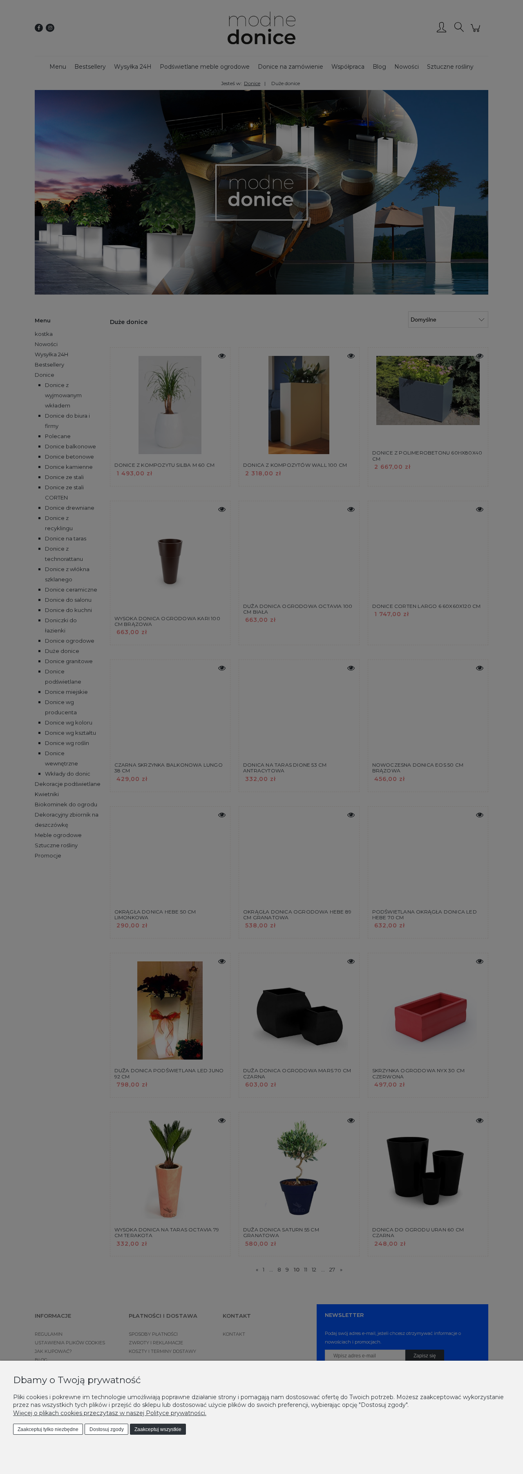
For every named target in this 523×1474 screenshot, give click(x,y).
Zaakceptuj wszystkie (157, 1429)
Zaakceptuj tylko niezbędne (48, 1429)
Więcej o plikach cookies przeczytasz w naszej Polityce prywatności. (109, 1413)
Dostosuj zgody (106, 1429)
